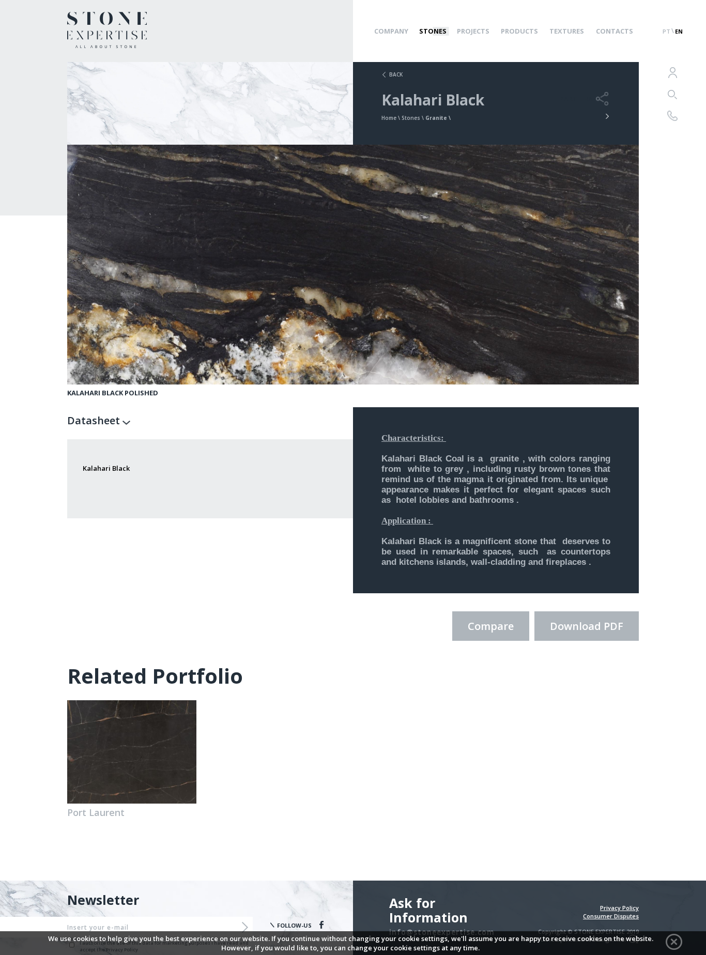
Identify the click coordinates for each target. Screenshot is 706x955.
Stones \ (413, 117)
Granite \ (438, 117)
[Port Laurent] (131, 752)
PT (666, 31)
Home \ (391, 117)
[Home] (107, 45)
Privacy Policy (619, 908)
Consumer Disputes (611, 916)
